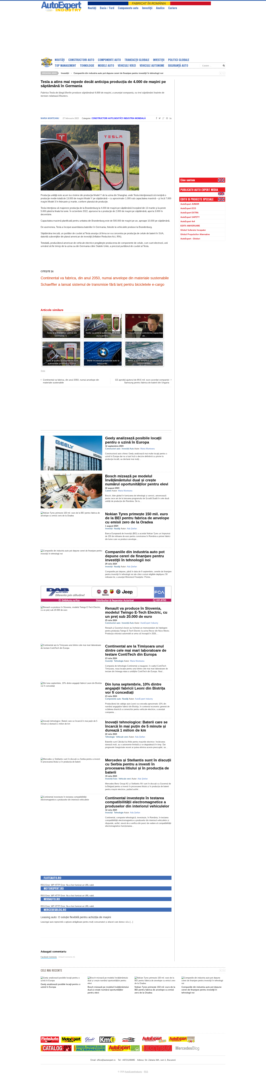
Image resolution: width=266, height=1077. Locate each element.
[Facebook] (156, 118)
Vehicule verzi (127, 65)
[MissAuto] (129, 1040)
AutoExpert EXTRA (189, 213)
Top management (65, 65)
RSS (146, 1072)
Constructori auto (81, 59)
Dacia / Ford (107, 8)
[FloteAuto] (50, 1040)
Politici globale (178, 59)
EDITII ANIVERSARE (190, 226)
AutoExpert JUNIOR (189, 204)
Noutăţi (92, 8)
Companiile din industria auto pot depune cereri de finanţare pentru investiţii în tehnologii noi (118, 73)
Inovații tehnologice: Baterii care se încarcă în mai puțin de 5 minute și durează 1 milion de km (136, 726)
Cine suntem (187, 180)
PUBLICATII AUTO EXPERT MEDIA (199, 190)
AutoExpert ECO (188, 208)
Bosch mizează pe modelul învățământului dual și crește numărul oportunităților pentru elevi (136, 480)
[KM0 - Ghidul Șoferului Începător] (107, 1040)
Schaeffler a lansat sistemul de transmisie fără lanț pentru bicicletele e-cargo (102, 284)
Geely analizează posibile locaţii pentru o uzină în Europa (133, 440)
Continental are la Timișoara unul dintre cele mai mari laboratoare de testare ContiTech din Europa (135, 650)
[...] (131, 922)
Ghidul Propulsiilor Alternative (195, 234)
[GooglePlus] (162, 118)
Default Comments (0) (66, 957)
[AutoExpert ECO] (124, 1048)
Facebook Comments (49, 957)
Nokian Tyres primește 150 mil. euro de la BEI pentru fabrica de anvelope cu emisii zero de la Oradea (137, 518)
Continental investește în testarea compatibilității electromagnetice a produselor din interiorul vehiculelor (137, 802)
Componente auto (128, 8)
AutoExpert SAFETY (190, 217)
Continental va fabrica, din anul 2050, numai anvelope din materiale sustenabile (105, 278)
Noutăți (60, 59)
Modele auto (106, 65)
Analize (160, 8)
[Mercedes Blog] (187, 1048)
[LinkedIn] (169, 118)
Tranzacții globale (137, 59)
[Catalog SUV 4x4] (56, 1048)
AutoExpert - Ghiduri (190, 239)
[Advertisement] (115, 34)
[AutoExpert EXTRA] (157, 1048)
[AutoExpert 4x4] (182, 1040)
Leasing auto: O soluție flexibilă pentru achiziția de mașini (76, 917)
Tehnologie (87, 65)
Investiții (147, 8)
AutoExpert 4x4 (187, 221)
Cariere (172, 8)
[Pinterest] (166, 118)
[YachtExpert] (90, 1040)
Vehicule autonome (152, 65)
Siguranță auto (178, 65)
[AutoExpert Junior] (154, 1040)
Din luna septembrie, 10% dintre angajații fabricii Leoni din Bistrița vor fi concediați (135, 688)
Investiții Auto (128, 449)
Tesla (43, 371)
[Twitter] (159, 118)
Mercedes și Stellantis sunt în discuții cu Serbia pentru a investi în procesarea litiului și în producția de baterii (138, 766)
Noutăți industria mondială (130, 118)
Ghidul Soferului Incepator (193, 230)
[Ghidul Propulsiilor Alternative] (90, 1048)
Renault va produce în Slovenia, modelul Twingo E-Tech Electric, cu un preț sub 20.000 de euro (136, 612)
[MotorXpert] (71, 1040)
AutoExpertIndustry (133, 1072)
